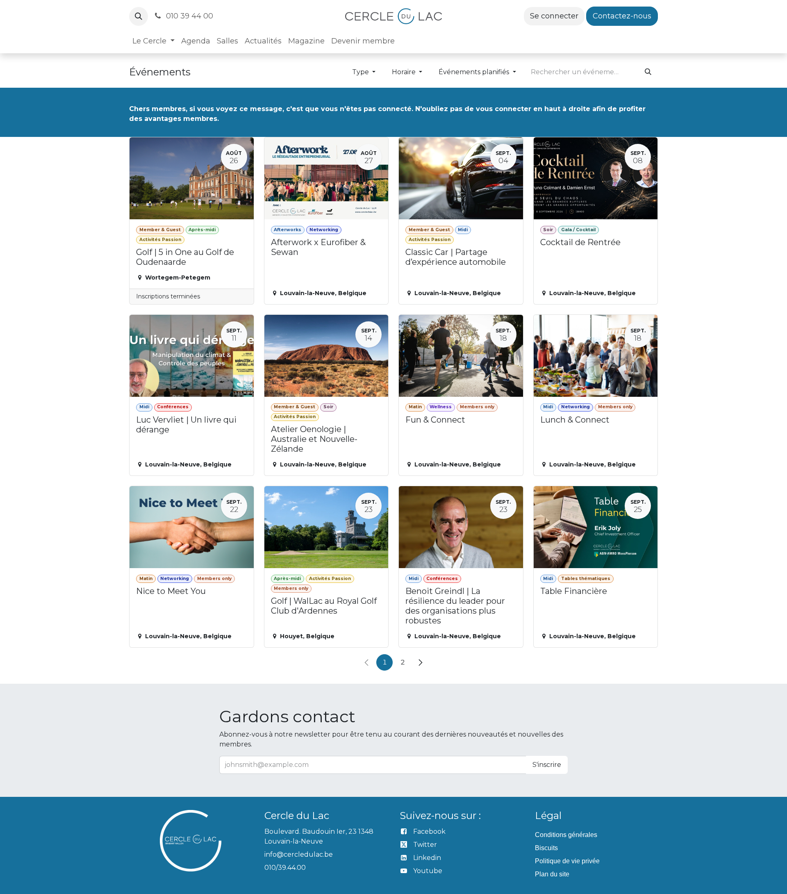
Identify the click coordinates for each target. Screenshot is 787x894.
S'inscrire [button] (546, 765)
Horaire (404, 72)
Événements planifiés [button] (475, 72)
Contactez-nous (622, 15)
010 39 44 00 (188, 15)
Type (361, 72)
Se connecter (554, 15)
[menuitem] (153, 41)
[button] (138, 16)
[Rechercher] (648, 72)
